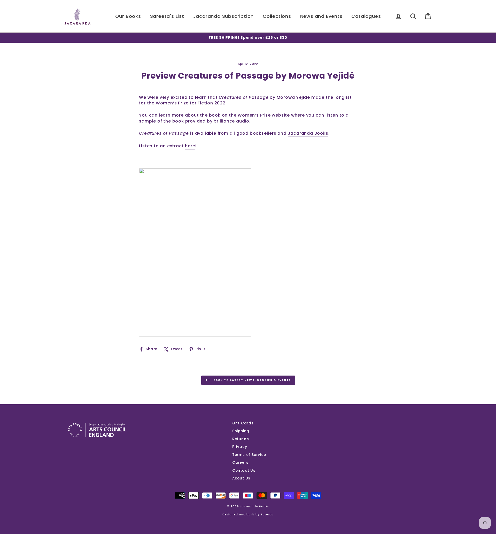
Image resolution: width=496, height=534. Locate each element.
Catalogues (366, 16)
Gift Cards (243, 423)
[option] (248, 37)
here (190, 146)
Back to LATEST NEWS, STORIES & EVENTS (251, 380)
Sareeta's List (167, 16)
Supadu (267, 514)
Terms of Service (249, 454)
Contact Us (243, 470)
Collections (277, 16)
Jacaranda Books (308, 133)
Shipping (240, 431)
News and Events (321, 16)
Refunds (240, 439)
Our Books (128, 16)
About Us (241, 478)
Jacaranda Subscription (223, 16)
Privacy (239, 446)
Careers (240, 462)
